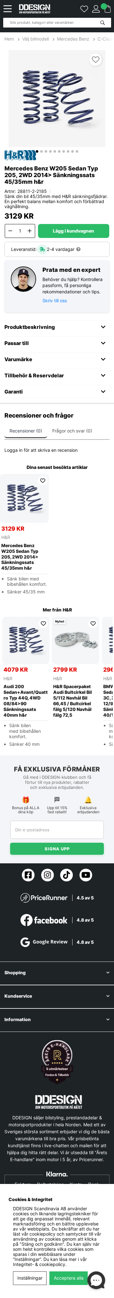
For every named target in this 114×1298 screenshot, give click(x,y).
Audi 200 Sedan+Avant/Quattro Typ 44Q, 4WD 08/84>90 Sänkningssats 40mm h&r (25, 700)
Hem (9, 39)
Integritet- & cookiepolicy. (39, 1264)
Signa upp (57, 848)
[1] (57, 98)
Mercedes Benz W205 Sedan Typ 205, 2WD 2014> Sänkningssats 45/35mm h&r (19, 557)
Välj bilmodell (35, 39)
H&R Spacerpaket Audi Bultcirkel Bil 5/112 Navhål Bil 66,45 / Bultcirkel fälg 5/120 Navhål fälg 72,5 (72, 700)
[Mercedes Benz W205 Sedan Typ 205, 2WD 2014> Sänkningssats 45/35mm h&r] (24, 498)
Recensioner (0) (26, 430)
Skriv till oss (54, 300)
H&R (5, 537)
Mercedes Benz (73, 39)
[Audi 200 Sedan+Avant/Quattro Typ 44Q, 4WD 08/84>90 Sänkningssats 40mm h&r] (25, 640)
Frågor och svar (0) (72, 430)
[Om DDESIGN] (57, 1062)
